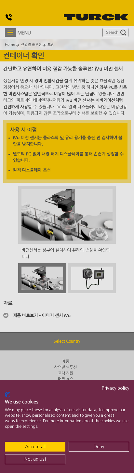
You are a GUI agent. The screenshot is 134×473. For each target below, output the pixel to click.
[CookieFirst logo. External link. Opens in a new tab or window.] (7, 395)
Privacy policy (115, 388)
